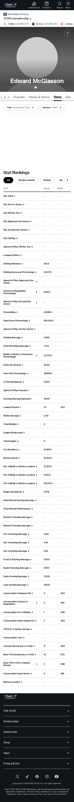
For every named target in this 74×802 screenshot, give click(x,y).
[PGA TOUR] (10, 696)
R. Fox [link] (39, 23)
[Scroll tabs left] (5, 97)
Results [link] (19, 97)
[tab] (19, 97)
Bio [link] (68, 97)
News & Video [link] (39, 97)
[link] (10, 5)
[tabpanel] (37, 393)
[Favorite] (67, 33)
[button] (20, 107)
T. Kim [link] (11, 23)
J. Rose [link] (69, 23)
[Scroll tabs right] (67, 180)
